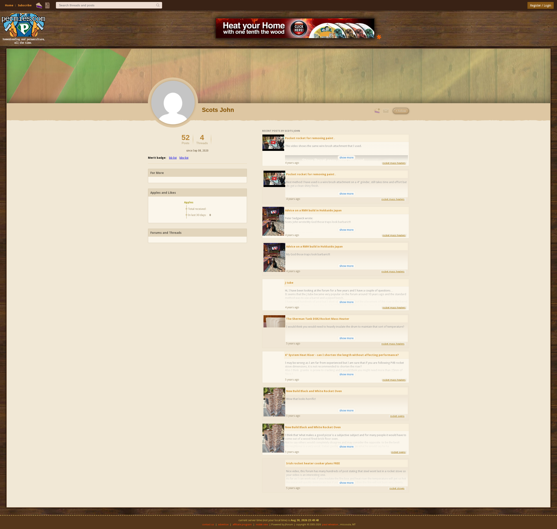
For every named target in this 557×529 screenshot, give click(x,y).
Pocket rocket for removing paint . (310, 138)
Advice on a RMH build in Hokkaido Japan (313, 210)
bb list (173, 157)
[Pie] (39, 5)
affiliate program (242, 524)
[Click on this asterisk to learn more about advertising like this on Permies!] (379, 37)
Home (9, 5)
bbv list (184, 157)
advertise (223, 524)
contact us (208, 524)
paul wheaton (330, 524)
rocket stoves (396, 488)
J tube (289, 282)
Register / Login (540, 5)
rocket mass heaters (394, 163)
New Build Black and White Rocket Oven (314, 391)
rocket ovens (397, 416)
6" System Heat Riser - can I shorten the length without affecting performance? (342, 355)
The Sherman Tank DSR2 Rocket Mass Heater (317, 318)
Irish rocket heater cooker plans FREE (313, 463)
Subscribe (25, 5)
